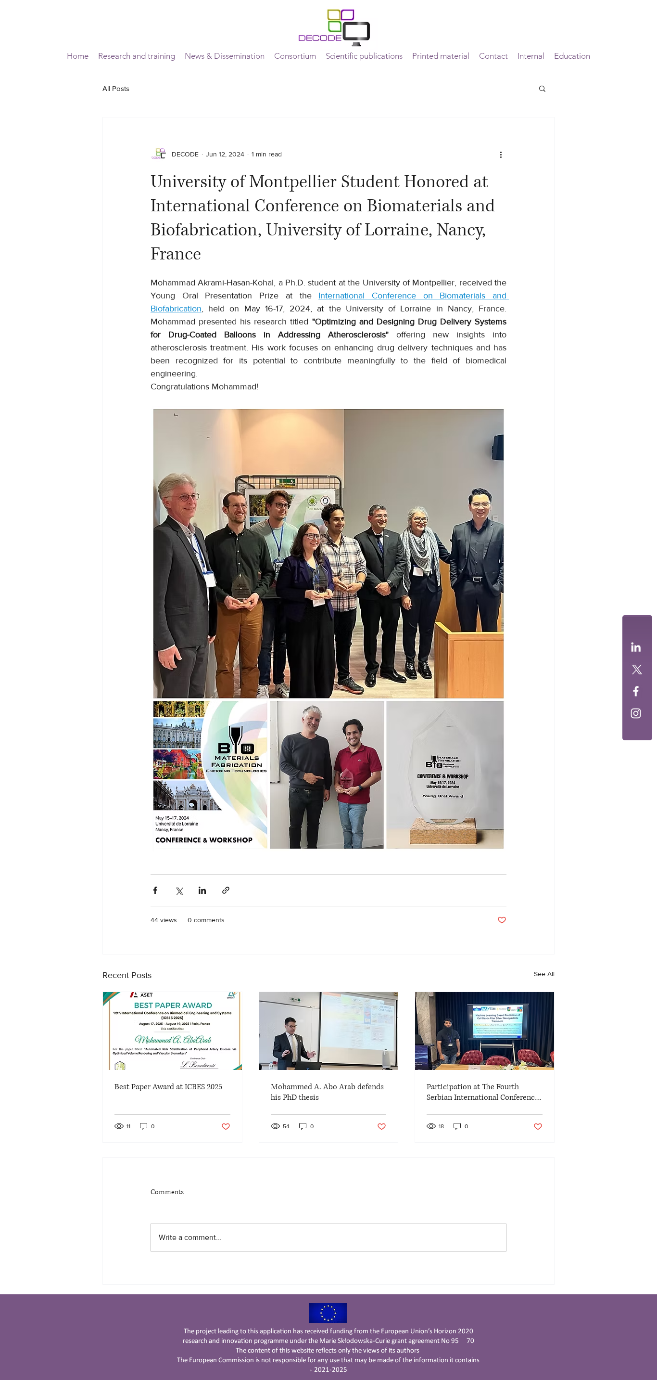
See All (544, 974)
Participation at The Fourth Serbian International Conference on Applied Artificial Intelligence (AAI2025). (483, 1092)
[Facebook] (636, 691)
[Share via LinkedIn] (202, 890)
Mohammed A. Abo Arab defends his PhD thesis (327, 1092)
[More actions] (500, 154)
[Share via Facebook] (155, 890)
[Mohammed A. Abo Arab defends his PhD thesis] (328, 1031)
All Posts (115, 88)
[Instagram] (636, 713)
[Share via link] (225, 890)
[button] (295, 55)
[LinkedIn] (636, 647)
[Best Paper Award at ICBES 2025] (172, 1031)
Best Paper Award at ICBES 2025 (168, 1087)
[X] (636, 669)
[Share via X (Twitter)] (178, 890)
